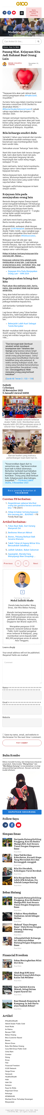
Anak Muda (9, 1026)
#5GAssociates (28, 236)
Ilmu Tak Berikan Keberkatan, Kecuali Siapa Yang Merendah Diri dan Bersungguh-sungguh (22, 860)
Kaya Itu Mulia (14, 47)
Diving (7, 1057)
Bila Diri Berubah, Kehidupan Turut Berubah (22, 871)
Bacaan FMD (10, 1032)
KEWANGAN (10, 1096)
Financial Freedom (12, 1066)
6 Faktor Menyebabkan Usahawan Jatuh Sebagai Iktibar (22, 917)
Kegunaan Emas (11, 1091)
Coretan (8, 1054)
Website (6, 717)
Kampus (8, 1085)
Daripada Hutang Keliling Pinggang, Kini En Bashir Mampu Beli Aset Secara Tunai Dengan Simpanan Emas (22, 845)
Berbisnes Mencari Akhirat (20, 533)
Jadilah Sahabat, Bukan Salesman (23, 550)
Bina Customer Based (13, 1038)
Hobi (7, 1079)
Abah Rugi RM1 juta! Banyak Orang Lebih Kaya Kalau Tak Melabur (22, 976)
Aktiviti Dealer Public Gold (15, 1024)
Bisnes (5, 47)
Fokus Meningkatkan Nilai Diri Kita (22, 963)
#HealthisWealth (11, 1021)
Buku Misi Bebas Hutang (14, 1046)
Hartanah (8, 1074)
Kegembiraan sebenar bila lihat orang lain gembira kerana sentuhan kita (24, 505)
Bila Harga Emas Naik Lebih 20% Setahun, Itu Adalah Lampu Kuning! (22, 881)
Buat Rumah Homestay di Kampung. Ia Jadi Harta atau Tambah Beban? (22, 1005)
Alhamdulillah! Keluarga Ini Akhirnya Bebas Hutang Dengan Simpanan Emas (22, 943)
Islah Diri (8, 1082)
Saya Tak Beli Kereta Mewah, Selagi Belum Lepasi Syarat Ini (22, 991)
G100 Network (10, 1068)
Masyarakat (9, 1102)
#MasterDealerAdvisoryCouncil (17, 109)
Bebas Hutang (10, 1035)
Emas (7, 1060)
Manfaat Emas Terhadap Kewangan (19, 1099)
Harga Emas (10, 1071)
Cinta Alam (9, 1052)
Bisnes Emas (10, 1043)
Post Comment (22, 743)
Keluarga (8, 1093)
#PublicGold (31, 96)
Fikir (6, 1063)
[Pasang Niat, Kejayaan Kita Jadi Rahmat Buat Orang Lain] (22, 79)
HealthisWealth (11, 1077)
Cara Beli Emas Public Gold (15, 1049)
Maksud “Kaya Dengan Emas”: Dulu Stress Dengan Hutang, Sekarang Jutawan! (22, 929)
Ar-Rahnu (9, 1029)
